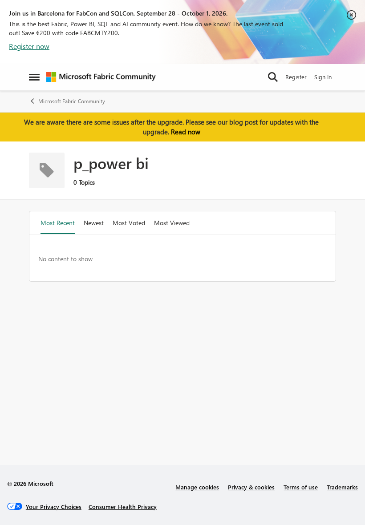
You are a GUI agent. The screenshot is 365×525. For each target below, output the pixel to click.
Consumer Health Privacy (123, 506)
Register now (29, 46)
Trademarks (342, 487)
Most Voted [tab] (129, 222)
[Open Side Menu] (34, 77)
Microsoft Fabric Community (71, 101)
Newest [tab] (94, 222)
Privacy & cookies (251, 487)
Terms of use (301, 487)
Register (296, 77)
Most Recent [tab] (58, 222)
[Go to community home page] (101, 77)
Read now (185, 131)
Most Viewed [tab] (172, 222)
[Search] (273, 77)
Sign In (323, 77)
